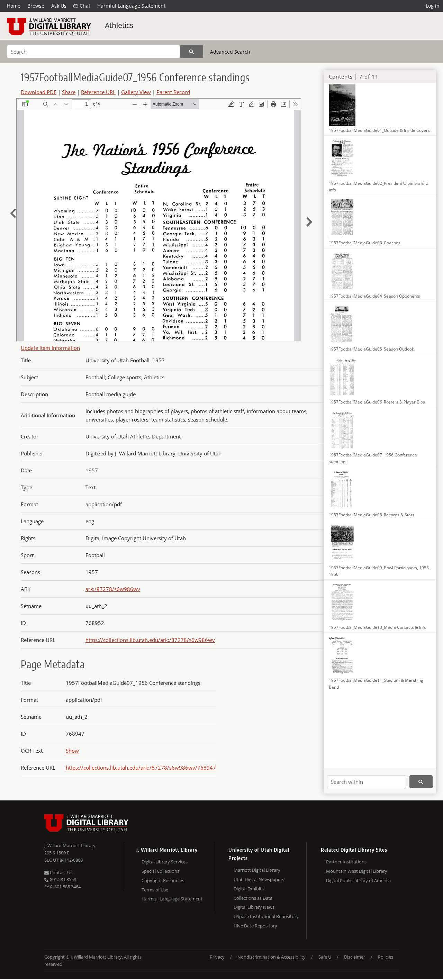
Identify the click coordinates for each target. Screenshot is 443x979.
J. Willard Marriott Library (70, 845)
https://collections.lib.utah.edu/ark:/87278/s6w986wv (150, 639)
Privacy (217, 957)
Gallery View (136, 92)
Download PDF (38, 92)
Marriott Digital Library (257, 870)
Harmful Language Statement (131, 5)
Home (13, 5)
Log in (433, 5)
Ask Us (58, 5)
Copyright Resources (163, 880)
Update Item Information (50, 347)
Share (68, 92)
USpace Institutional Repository (266, 916)
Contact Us (60, 872)
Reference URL (98, 92)
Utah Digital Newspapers (259, 879)
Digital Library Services (165, 862)
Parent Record (173, 92)
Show (72, 750)
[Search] (191, 51)
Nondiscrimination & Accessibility (271, 957)
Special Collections (160, 871)
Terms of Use (155, 890)
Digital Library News (254, 907)
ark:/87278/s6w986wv (112, 589)
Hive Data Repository (255, 926)
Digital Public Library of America (358, 880)
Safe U (324, 957)
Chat (84, 5)
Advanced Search (230, 51)
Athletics (119, 25)
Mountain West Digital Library (356, 871)
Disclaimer (354, 957)
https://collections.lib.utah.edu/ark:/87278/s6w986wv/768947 (141, 767)
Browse (35, 5)
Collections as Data (253, 898)
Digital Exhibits (249, 889)
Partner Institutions (346, 862)
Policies (385, 957)
